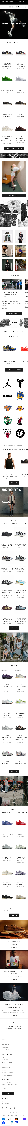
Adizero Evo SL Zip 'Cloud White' (21, 565)
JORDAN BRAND (20, 265)
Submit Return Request (7, 1095)
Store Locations (5, 1064)
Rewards (8, 1122)
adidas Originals (7, 61)
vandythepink (7, 238)
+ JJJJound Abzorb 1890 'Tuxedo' (7, 928)
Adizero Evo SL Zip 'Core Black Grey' (7, 565)
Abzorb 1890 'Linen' (20, 927)
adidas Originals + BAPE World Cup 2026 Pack (11, 295)
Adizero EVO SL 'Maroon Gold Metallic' (7, 640)
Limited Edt (4, 1062)
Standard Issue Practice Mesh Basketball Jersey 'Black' (9, 495)
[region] (14, 24)
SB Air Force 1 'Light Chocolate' (21, 139)
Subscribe (7, 1113)
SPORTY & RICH (7, 252)
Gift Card (4, 1090)
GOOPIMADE (7, 266)
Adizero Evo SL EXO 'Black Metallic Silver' (7, 614)
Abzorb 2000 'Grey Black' (7, 878)
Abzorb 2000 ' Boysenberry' (21, 903)
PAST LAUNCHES (14, 313)
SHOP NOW (14, 967)
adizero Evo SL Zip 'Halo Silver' (21, 589)
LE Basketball (9, 469)
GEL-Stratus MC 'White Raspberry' (7, 784)
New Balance (7, 875)
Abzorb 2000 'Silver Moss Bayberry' (21, 879)
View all (14, 502)
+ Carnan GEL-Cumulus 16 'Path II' (7, 708)
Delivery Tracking (6, 1087)
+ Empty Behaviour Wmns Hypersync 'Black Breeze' (21, 759)
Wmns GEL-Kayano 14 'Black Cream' (21, 784)
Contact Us (4, 1085)
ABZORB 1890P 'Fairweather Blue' (7, 854)
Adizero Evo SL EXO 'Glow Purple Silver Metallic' (21, 640)
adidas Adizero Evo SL (14, 544)
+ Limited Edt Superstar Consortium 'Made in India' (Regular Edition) (7, 65)
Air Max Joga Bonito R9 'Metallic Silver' (9, 380)
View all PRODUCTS (14, 389)
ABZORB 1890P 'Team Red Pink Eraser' (20, 854)
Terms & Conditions (6, 1069)
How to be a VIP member (8, 1092)
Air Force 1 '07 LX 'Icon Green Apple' (7, 89)
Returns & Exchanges (7, 1082)
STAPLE (20, 252)
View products (14, 195)
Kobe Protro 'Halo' (20, 89)
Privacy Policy (5, 1067)
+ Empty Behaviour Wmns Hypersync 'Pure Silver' (7, 759)
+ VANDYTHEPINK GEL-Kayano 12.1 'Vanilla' (21, 708)
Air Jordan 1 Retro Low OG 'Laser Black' (20, 115)
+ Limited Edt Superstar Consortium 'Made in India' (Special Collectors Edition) (21, 65)
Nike (7, 86)
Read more (4, 308)
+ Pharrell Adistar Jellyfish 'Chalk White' (7, 140)
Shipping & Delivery (6, 1080)
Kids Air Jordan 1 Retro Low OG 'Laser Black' (7, 115)
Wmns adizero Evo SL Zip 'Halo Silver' (7, 589)
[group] (14, 24)
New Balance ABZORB (13, 832)
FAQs (3, 1077)
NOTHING (20, 238)
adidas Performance (21, 610)
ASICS (7, 704)
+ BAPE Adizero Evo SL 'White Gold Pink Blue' (20, 614)
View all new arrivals (14, 148)
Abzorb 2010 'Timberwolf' (7, 903)
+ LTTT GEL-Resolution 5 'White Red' (7, 734)
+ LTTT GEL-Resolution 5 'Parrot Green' (21, 734)
